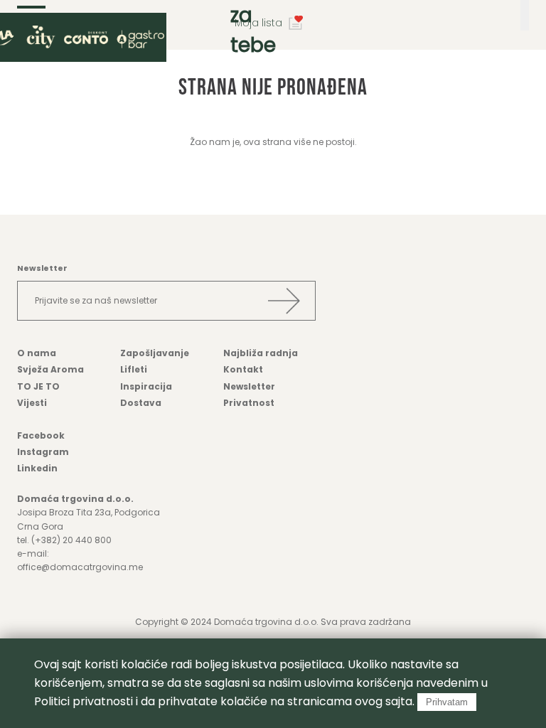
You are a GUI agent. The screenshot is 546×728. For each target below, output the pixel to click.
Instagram (43, 452)
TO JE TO (38, 386)
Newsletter (249, 386)
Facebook (41, 435)
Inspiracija (146, 386)
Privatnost (248, 403)
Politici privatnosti (83, 701)
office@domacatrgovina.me (80, 567)
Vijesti (32, 403)
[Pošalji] (284, 301)
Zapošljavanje (154, 353)
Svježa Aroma (50, 369)
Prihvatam (447, 702)
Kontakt (243, 369)
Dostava (140, 403)
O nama (36, 353)
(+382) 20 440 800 (71, 540)
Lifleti (133, 369)
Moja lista (258, 23)
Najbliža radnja (260, 353)
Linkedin (37, 468)
